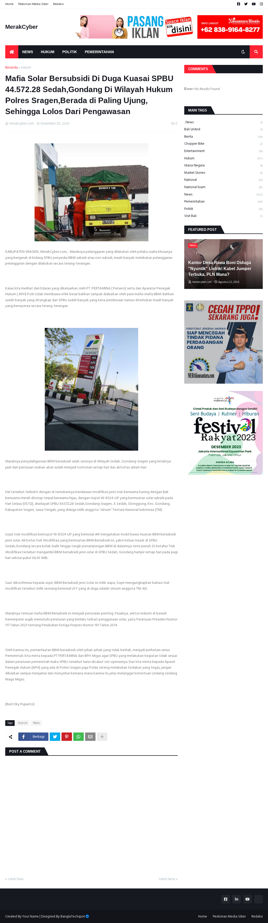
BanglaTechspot (72, 916)
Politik (223, 209)
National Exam (223, 187)
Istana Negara (223, 165)
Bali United (223, 129)
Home (9, 4)
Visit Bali (223, 216)
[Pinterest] (67, 736)
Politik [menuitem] (69, 52)
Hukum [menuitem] (47, 52)
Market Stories (223, 173)
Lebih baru (16, 879)
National (223, 180)
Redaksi (58, 4)
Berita (223, 136)
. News (223, 122)
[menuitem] (11, 51)
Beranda (11, 67)
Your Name (30, 916)
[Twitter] (55, 736)
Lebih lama (167, 879)
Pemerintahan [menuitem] (99, 52)
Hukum (26, 67)
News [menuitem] (27, 52)
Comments (198, 69)
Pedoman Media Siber (33, 4)
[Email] (90, 736)
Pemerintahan (223, 201)
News (36, 723)
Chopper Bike (223, 144)
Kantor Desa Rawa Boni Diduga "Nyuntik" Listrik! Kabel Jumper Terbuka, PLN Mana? (219, 268)
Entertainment (223, 151)
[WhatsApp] (78, 736)
